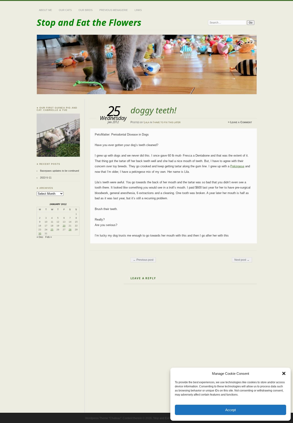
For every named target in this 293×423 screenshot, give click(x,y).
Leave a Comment (241, 122)
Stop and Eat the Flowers (89, 22)
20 (64, 225)
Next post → (242, 259)
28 (70, 229)
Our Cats (65, 10)
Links (138, 10)
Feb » (48, 237)
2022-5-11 (46, 177)
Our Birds (85, 10)
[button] (284, 373)
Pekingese (237, 166)
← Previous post (143, 259)
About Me (45, 10)
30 (39, 233)
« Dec (40, 237)
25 (52, 229)
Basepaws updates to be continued (59, 170)
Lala (146, 122)
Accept (230, 410)
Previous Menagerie (113, 10)
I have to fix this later (167, 122)
